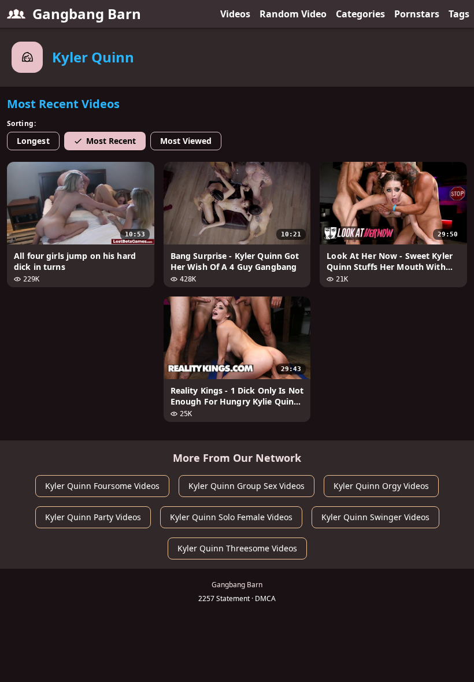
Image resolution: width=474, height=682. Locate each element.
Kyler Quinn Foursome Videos (102, 485)
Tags (459, 14)
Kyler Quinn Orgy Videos (381, 485)
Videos (235, 14)
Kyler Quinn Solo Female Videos (231, 517)
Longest (33, 140)
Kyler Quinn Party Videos (93, 517)
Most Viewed (186, 140)
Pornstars (416, 14)
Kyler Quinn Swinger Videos (375, 517)
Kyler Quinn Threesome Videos (237, 548)
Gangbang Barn (86, 13)
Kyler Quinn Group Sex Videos (246, 485)
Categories (360, 14)
